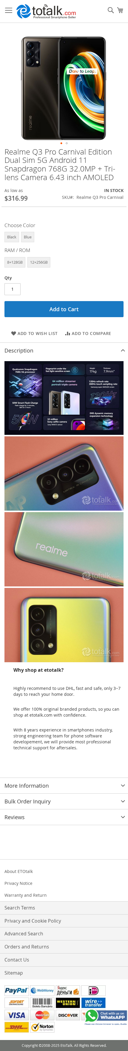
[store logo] (46, 11)
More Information (26, 785)
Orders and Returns (26, 946)
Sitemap (13, 973)
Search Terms (19, 907)
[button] (61, 143)
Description (18, 350)
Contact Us (16, 959)
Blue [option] (28, 237)
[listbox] (64, 238)
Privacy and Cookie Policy (32, 921)
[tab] (64, 350)
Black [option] (11, 237)
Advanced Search (23, 933)
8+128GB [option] (15, 262)
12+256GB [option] (39, 262)
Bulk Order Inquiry (27, 801)
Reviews (14, 817)
